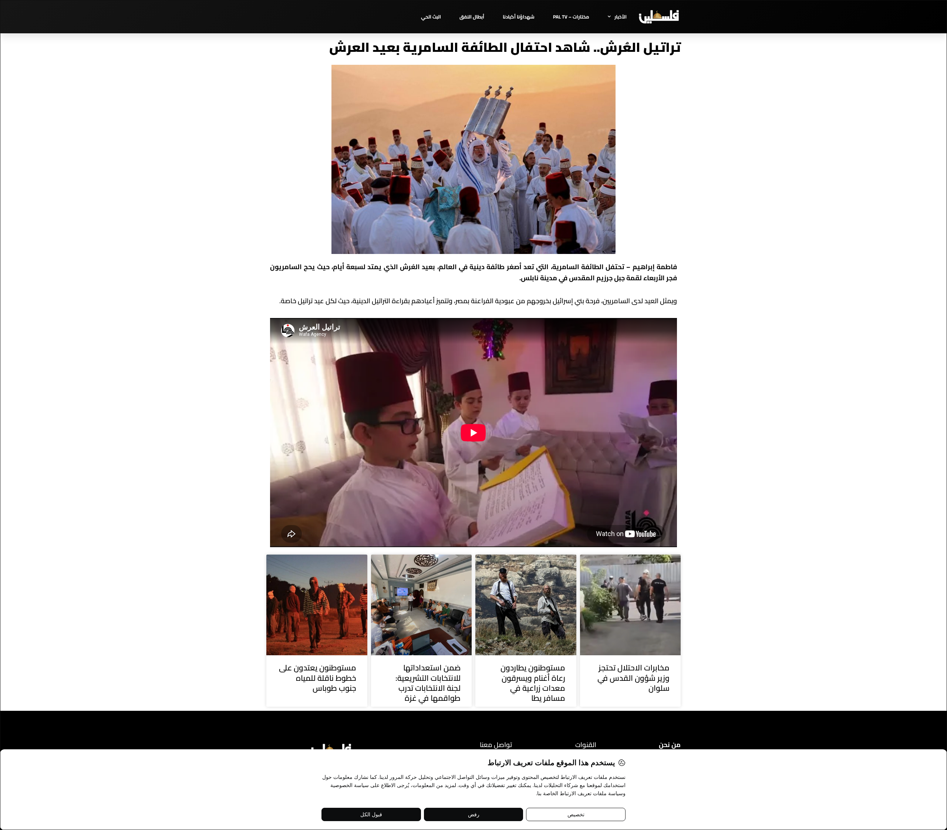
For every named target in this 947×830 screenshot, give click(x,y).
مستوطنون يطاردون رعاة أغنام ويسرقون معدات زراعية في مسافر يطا (533, 682)
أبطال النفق (471, 16)
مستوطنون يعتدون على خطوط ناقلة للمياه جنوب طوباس (317, 677)
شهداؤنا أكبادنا (519, 16)
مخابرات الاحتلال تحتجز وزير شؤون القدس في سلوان (633, 677)
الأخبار (620, 16)
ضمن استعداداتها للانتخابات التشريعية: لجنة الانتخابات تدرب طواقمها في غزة (428, 682)
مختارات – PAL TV (571, 16)
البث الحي (431, 16)
